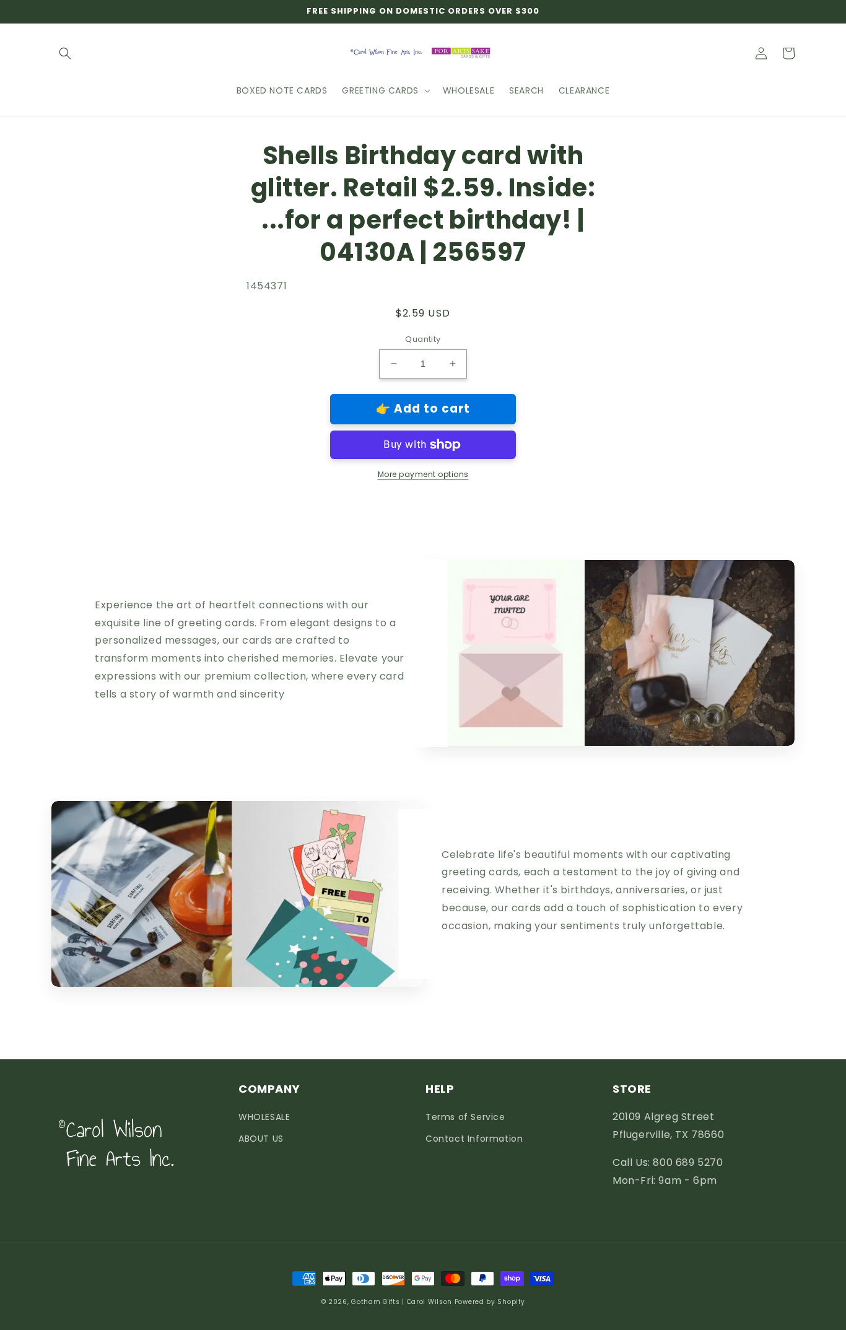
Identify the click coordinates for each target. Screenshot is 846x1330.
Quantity (422, 339)
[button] (65, 53)
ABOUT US (261, 1138)
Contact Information (474, 1138)
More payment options (423, 474)
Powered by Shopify (490, 1301)
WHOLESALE (264, 1117)
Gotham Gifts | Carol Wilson (401, 1301)
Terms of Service (465, 1117)
